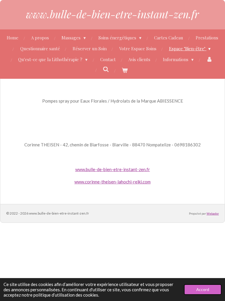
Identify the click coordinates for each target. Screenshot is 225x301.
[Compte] (209, 59)
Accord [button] (202, 289)
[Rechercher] (105, 69)
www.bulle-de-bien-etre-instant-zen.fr (112, 14)
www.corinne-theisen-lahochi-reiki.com (112, 181)
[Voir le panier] (124, 70)
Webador (213, 213)
